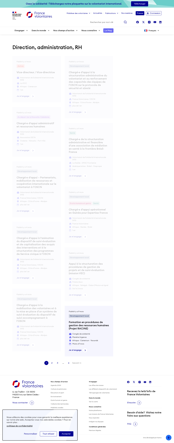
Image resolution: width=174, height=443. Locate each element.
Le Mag (108, 31)
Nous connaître (89, 31)
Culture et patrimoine (58, 389)
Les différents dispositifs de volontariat (103, 389)
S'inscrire (131, 403)
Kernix (159, 437)
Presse (140, 13)
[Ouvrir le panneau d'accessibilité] (168, 437)
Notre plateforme (95, 410)
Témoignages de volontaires (99, 393)
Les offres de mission (96, 385)
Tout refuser (48, 434)
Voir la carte (93, 401)
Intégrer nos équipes (96, 421)
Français (152, 30)
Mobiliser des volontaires (77, 13)
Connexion (155, 13)
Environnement (56, 396)
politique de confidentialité (19, 426)
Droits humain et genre (59, 400)
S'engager (19, 31)
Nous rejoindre (94, 418)
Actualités (97, 13)
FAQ (129, 424)
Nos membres (127, 13)
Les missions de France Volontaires (101, 414)
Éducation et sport (57, 393)
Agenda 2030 (56, 385)
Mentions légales (95, 430)
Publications (110, 13)
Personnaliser (30, 434)
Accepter (66, 434)
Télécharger (139, 4)
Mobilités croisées (57, 407)
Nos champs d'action (63, 31)
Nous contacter (20, 403)
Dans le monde (39, 31)
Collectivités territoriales (60, 404)
